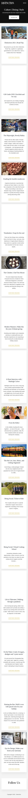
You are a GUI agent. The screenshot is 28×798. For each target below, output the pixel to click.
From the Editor (14, 423)
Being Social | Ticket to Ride (14, 499)
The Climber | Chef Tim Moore (14, 273)
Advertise (14, 17)
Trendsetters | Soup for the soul (14, 233)
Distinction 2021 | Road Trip (14, 43)
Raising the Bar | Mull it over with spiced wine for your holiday (14, 706)
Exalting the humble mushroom (14, 179)
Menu (24, 3)
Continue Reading (14, 58)
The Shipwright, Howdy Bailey (14, 135)
